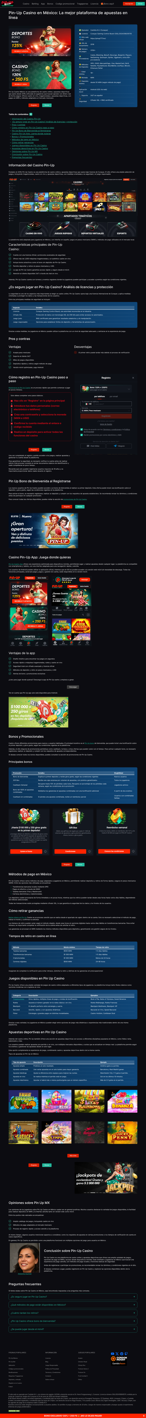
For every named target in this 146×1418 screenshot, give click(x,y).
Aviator (80, 1358)
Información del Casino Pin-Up (26, 119)
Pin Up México (13, 1358)
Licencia (48, 1358)
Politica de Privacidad (52, 1369)
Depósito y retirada (15, 1379)
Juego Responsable (51, 1365)
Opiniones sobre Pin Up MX (25, 151)
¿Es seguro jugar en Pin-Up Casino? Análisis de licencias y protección (44, 122)
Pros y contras (18, 124)
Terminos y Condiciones (52, 1372)
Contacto (48, 1376)
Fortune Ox (81, 1372)
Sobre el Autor (49, 1379)
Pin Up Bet (12, 1361)
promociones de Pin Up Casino (75, 499)
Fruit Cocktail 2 (83, 1376)
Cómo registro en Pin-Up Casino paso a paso (33, 127)
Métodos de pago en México (25, 139)
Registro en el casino (15, 1383)
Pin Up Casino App (16, 564)
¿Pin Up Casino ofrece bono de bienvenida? (33, 1321)
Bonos (47, 105)
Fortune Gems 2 (83, 1369)
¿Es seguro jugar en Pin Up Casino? (29, 1296)
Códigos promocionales (16, 1369)
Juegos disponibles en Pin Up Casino (29, 145)
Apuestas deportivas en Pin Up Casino (30, 148)
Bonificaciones (13, 1372)
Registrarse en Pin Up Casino (19, 388)
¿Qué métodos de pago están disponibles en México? (38, 1305)
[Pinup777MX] (126, 1354)
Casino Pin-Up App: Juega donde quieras (31, 133)
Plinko (80, 1379)
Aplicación (12, 1365)
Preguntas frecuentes (22, 157)
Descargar (73, 687)
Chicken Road (82, 1361)
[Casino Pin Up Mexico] (117, 1354)
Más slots (73, 1155)
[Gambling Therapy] (119, 1358)
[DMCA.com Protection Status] (14, 1411)
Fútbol (11, 1386)
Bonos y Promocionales (23, 136)
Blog (46, 1361)
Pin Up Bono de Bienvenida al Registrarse (31, 130)
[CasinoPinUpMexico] (112, 1354)
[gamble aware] (119, 1363)
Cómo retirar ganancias (23, 142)
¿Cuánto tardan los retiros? (24, 1313)
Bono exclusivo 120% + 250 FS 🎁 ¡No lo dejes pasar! (73, 1416)
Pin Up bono (89, 743)
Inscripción (129, 4)
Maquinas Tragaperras (16, 1376)
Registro (34, 105)
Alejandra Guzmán (25, 1274)
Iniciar (140, 4)
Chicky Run (81, 1365)
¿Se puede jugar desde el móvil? (27, 1329)
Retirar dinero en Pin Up (18, 917)
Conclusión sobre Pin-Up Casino (27, 154)
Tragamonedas (18, 999)
